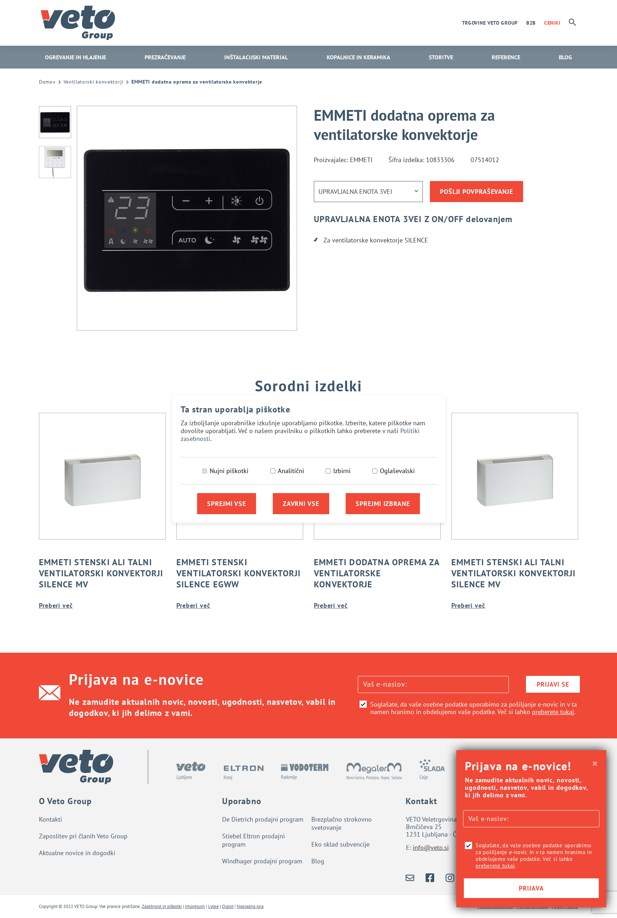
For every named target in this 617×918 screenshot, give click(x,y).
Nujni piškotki (229, 471)
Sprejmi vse (226, 504)
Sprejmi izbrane (383, 504)
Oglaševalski (397, 471)
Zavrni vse (301, 504)
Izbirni (342, 471)
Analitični (291, 471)
